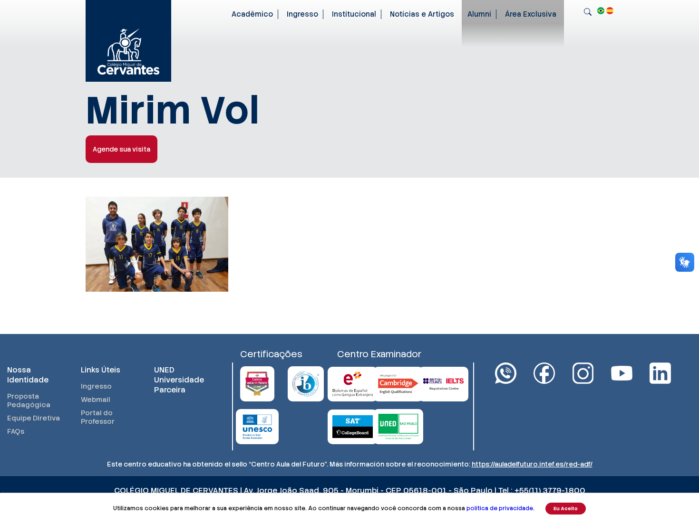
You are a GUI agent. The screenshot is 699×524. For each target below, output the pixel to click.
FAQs (15, 431)
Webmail (95, 399)
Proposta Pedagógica (28, 400)
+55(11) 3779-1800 (550, 490)
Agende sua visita (121, 149)
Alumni (479, 14)
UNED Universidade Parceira (179, 380)
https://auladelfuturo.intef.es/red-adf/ (532, 464)
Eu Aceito (565, 508)
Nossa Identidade (28, 375)
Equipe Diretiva (33, 418)
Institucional (354, 14)
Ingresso (302, 14)
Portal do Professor (98, 417)
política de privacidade (499, 508)
